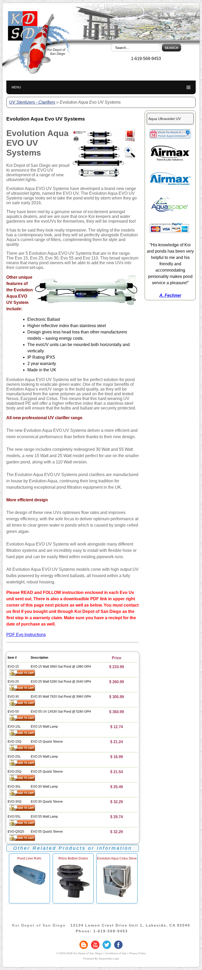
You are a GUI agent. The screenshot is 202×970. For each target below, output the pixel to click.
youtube (95, 944)
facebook (118, 944)
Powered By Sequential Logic (101, 958)
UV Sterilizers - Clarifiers (32, 102)
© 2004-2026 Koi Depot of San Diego (79, 953)
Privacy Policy (137, 953)
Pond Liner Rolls (29, 858)
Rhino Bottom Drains (73, 858)
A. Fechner (170, 295)
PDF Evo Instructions (26, 634)
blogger (83, 944)
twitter (107, 944)
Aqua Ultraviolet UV (164, 119)
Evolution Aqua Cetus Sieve (117, 858)
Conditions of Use (116, 953)
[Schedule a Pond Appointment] (170, 137)
